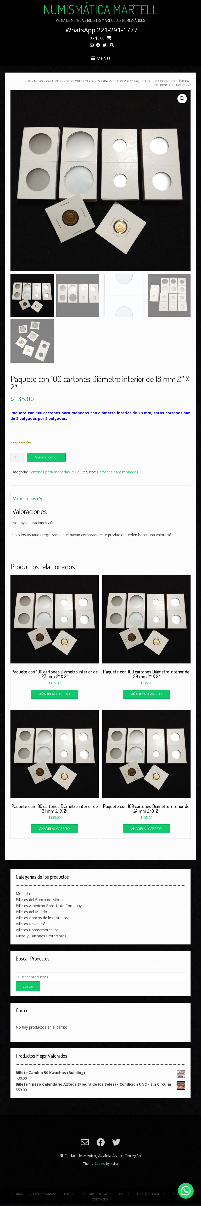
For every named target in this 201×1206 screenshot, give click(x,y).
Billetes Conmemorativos (37, 929)
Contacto (100, 1199)
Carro (124, 1194)
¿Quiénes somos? (43, 1194)
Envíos (69, 1194)
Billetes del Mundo (31, 911)
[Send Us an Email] (92, 45)
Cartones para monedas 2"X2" (108, 81)
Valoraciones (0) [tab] (27, 498)
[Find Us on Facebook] (98, 45)
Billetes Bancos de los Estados (42, 917)
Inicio (27, 81)
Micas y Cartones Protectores (58, 81)
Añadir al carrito (46, 457)
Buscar (28, 986)
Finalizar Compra (150, 1194)
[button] (182, 98)
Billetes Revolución (32, 923)
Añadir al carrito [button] (54, 694)
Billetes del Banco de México (40, 899)
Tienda (17, 1194)
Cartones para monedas (117, 471)
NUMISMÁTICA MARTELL (100, 9)
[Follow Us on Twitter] (105, 45)
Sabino (100, 1163)
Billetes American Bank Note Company (49, 905)
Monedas (24, 893)
